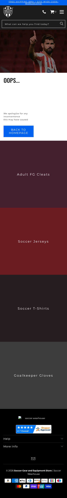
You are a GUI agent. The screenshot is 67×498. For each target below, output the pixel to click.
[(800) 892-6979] (44, 12)
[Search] (61, 24)
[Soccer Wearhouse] (8, 11)
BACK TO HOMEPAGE (18, 131)
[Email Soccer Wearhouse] (33, 459)
